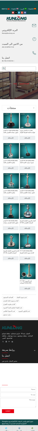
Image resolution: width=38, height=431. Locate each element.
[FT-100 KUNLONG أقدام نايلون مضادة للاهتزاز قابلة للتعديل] (11, 120)
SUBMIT (8, 411)
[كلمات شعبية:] (4, 68)
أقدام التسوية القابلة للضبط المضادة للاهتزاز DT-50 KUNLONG (11, 252)
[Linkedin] (19, 12)
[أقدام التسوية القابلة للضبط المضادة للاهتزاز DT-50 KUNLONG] (11, 241)
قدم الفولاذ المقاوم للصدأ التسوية (12, 307)
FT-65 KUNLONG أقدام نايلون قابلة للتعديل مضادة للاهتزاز (10, 222)
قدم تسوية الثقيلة (22, 297)
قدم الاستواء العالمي (9, 311)
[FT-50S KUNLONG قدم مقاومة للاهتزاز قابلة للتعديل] (11, 151)
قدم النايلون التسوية (24, 311)
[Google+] (22, 12)
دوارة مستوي (7, 314)
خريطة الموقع (6, 423)
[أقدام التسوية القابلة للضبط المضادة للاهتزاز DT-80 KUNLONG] (28, 211)
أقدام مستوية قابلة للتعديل (10, 301)
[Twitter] (16, 12)
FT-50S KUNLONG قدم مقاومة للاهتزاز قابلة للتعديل (10, 161)
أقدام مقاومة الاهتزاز (9, 304)
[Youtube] (13, 12)
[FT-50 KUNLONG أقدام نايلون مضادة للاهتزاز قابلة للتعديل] (28, 181)
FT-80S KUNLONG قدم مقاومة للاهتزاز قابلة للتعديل (10, 192)
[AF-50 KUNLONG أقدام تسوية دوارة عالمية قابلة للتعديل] (28, 151)
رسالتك (26, 138)
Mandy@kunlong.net (8, 33)
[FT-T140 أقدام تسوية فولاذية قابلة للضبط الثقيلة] (28, 120)
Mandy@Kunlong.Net (8, 377)
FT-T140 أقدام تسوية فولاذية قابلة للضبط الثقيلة (27, 131)
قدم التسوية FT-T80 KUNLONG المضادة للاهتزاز (26, 282)
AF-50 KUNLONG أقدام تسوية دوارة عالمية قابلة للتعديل (27, 161)
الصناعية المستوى (8, 297)
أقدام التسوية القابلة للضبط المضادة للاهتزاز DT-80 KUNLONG (28, 222)
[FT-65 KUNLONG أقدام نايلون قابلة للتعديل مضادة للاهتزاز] (11, 211)
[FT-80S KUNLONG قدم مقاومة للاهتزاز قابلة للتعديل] (11, 181)
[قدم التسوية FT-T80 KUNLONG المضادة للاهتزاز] (28, 271)
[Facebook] (25, 12)
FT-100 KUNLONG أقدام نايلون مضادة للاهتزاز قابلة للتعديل (10, 131)
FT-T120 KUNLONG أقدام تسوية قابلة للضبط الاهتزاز (27, 252)
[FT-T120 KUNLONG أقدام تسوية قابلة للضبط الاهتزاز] (28, 241)
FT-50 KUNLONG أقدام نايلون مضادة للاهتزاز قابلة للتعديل (27, 192)
